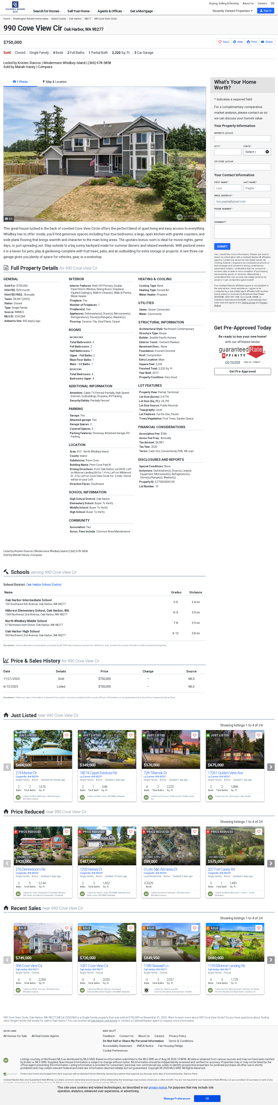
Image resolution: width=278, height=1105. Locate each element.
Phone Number (223, 208)
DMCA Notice (145, 1046)
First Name (221, 182)
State (247, 146)
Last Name (250, 182)
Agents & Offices (110, 11)
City (217, 146)
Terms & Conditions (181, 1041)
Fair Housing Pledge (170, 1046)
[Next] (271, 767)
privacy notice (158, 1087)
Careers (262, 3)
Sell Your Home (78, 11)
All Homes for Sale (15, 1036)
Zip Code (223, 161)
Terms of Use (248, 302)
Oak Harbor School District (43, 584)
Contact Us (127, 1036)
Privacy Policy (177, 1036)
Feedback (109, 1036)
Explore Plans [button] (190, 1074)
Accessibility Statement (117, 1046)
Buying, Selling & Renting (224, 3)
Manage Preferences (177, 1098)
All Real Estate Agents (45, 1036)
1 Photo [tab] (22, 82)
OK (207, 1098)
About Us (248, 3)
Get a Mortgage (141, 11)
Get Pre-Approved (242, 371)
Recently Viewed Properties (232, 11)
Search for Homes (46, 11)
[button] (265, 10)
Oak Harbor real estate (104, 1020)
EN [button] (272, 3)
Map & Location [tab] (56, 82)
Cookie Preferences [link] (115, 1050)
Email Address (223, 195)
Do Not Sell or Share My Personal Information (133, 1041)
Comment (220, 222)
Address (223, 132)
